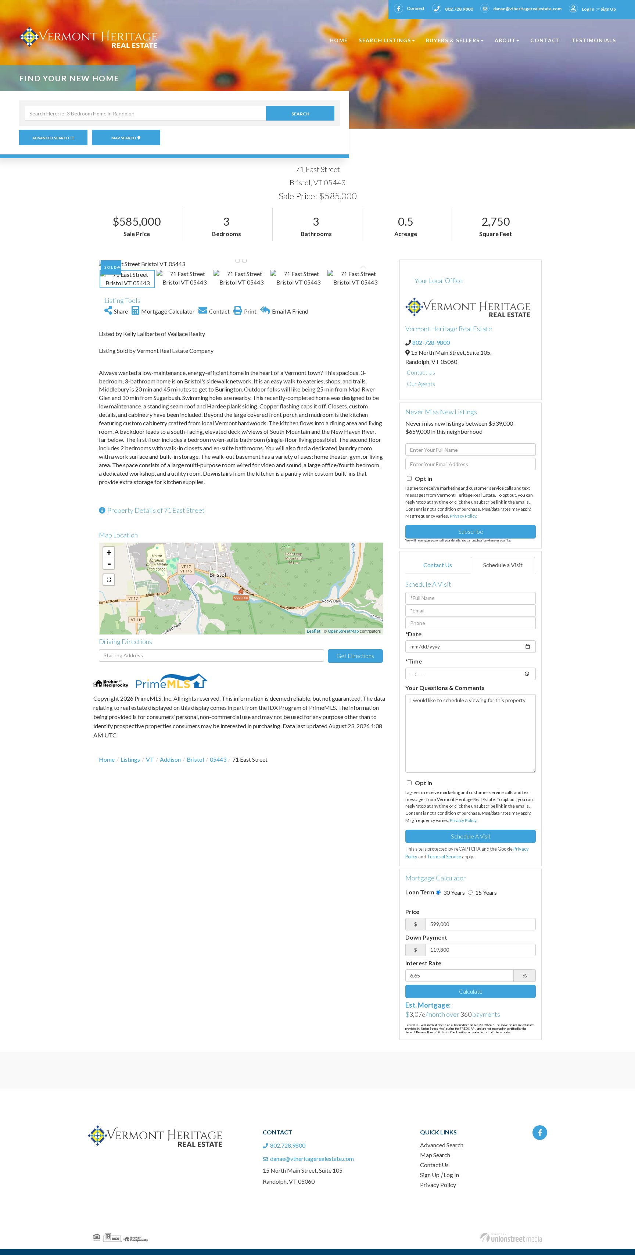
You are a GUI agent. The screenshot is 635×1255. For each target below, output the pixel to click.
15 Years (485, 892)
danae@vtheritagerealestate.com (527, 8)
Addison (170, 759)
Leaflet (313, 631)
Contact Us (421, 372)
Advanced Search (50, 138)
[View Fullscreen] (108, 579)
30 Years (453, 892)
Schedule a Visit (503, 564)
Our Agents (421, 383)
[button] (300, 113)
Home (107, 759)
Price (412, 911)
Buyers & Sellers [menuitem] (453, 40)
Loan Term (419, 891)
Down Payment (426, 937)
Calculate (470, 991)
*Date (413, 633)
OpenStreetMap (343, 631)
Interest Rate (423, 962)
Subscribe (470, 531)
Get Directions (355, 655)
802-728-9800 (431, 342)
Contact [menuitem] (545, 40)
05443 (218, 759)
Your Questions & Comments (445, 687)
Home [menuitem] (339, 40)
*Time (413, 661)
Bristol (195, 759)
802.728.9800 (459, 9)
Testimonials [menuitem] (593, 40)
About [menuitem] (505, 40)
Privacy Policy (463, 516)
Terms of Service (444, 856)
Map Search (123, 138)
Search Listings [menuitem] (385, 40)
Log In (588, 9)
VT (150, 759)
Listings (130, 759)
